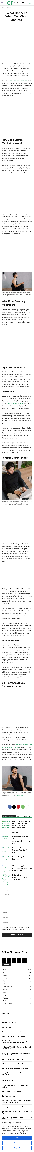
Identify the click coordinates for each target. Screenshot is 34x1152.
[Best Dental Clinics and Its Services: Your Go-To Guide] (6, 850)
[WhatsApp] (23, 807)
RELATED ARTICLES (9, 816)
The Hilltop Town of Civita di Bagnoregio (15, 1068)
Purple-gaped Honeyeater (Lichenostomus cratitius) (15, 1086)
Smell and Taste (6, 1027)
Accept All (17, 1138)
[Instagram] (9, 960)
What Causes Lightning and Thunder (13, 1036)
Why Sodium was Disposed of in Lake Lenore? (16, 1064)
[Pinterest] (18, 807)
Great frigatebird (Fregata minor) (12, 1107)
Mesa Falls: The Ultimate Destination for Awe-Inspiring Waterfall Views (16, 1101)
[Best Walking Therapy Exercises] (6, 859)
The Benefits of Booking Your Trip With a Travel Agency (17, 1112)
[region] (17, 1136)
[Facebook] (10, 807)
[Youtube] (24, 960)
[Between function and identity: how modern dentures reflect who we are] (6, 839)
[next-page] (6, 884)
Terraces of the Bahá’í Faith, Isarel (12, 1059)
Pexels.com (17, 295)
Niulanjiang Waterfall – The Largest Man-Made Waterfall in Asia (16, 1048)
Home (3, 7)
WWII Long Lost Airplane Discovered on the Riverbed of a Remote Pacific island (16, 1054)
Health (9, 7)
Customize (17, 1143)
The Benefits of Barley (8, 1096)
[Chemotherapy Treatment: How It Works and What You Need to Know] (6, 872)
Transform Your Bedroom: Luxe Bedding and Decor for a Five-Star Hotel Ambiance (16, 1041)
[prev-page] (3, 884)
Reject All (17, 1148)
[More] (27, 807)
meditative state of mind (15, 403)
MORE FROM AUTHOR (23, 816)
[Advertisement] (17, 45)
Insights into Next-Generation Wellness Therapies (19, 877)
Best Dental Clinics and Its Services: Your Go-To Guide (21, 850)
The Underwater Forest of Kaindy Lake (14, 1032)
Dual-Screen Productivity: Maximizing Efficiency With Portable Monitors (17, 1118)
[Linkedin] (14, 960)
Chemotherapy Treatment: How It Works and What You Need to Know (22, 868)
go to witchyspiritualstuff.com (17, 81)
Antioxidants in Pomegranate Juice (12, 1091)
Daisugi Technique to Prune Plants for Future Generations (16, 1073)
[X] (14, 807)
